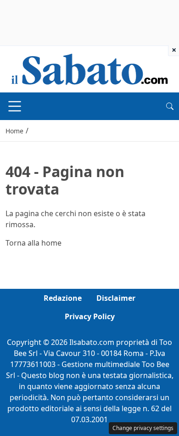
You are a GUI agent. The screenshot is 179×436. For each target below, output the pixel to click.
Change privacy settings (142, 428)
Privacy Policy (90, 316)
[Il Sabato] (89, 68)
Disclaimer (115, 298)
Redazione (63, 298)
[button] (169, 106)
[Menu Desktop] (15, 106)
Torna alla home (34, 243)
